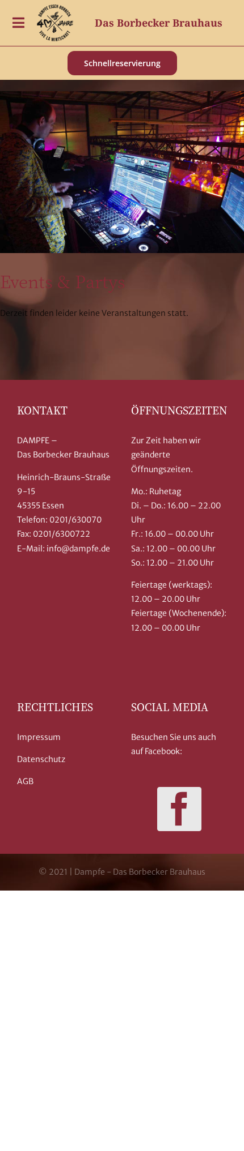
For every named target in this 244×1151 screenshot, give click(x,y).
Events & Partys (62, 281)
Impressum (39, 737)
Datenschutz (41, 759)
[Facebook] (179, 809)
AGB (25, 781)
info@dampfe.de (78, 549)
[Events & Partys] (122, 172)
